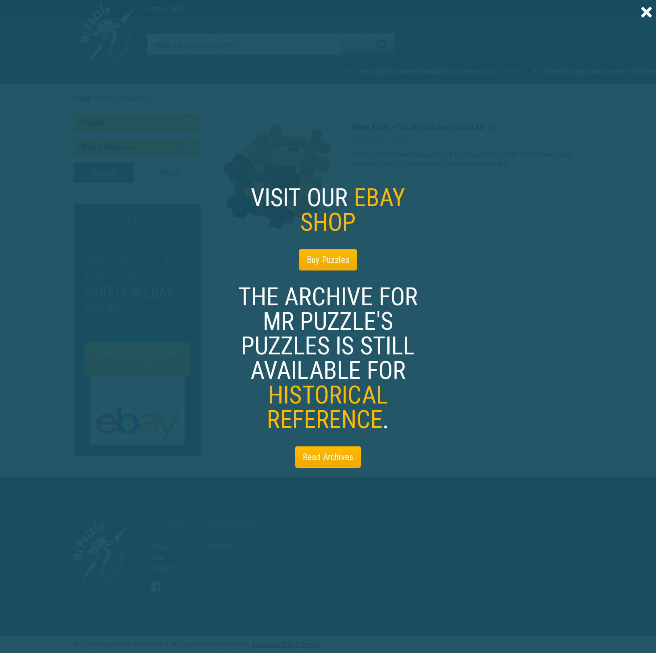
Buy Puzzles (328, 259)
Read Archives (328, 457)
